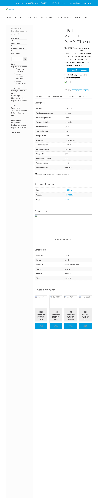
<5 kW (67, 199)
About (9, 17)
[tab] (40, 96)
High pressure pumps (19, 67)
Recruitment (15, 53)
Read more (41, 326)
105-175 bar (69, 195)
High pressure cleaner (19, 100)
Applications (20, 17)
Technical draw (70, 96)
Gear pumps (15, 95)
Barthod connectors (18, 125)
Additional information (54, 96)
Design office (33, 17)
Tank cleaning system (19, 110)
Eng (85, 17)
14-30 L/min (69, 190)
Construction (82, 96)
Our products (47, 17)
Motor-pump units (17, 98)
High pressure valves (19, 127)
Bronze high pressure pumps (20, 71)
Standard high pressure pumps (21, 85)
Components (16, 122)
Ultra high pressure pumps (18, 92)
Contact (78, 17)
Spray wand (15, 108)
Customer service (65, 17)
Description (40, 96)
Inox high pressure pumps (19, 78)
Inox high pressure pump (80, 89)
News (13, 51)
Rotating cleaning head (17, 114)
